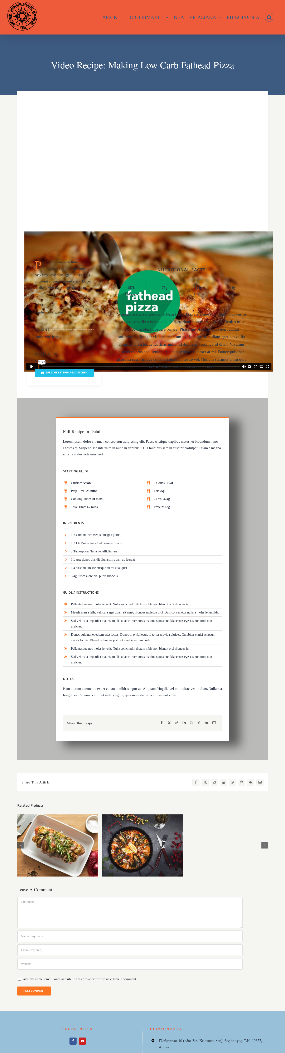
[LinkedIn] (184, 723)
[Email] (214, 723)
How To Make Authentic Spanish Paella (143, 841)
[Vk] (206, 723)
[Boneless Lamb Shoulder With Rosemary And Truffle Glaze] (57, 845)
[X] (169, 723)
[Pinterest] (199, 723)
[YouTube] (82, 1041)
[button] (269, 17)
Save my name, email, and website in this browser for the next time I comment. (79, 979)
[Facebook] (161, 723)
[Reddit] (176, 723)
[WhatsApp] (191, 723)
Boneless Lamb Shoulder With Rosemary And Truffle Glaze (58, 839)
